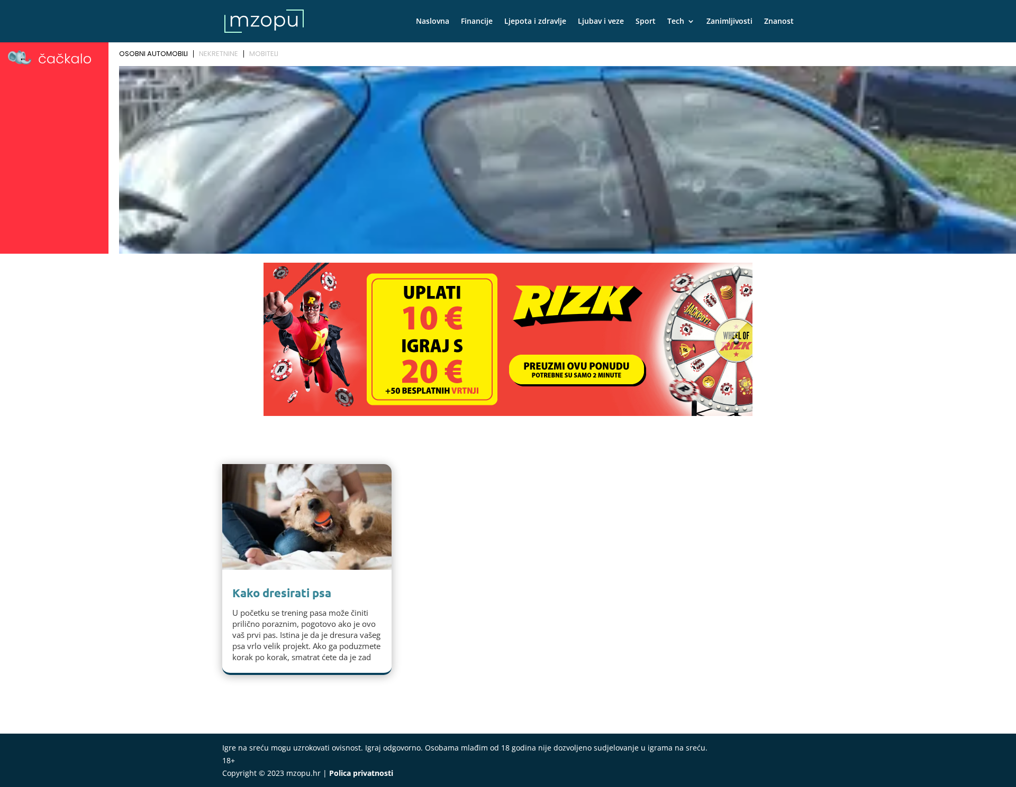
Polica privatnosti (361, 773)
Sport (646, 21)
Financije (477, 21)
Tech (675, 21)
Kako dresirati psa (281, 593)
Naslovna (432, 21)
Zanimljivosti (729, 21)
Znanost (779, 21)
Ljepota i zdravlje (535, 21)
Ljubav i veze (601, 21)
